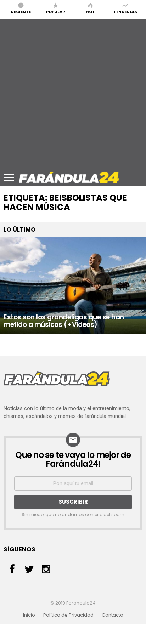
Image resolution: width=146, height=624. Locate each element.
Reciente (21, 11)
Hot (90, 11)
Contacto (112, 615)
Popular (55, 11)
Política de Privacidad (68, 615)
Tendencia (125, 11)
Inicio (29, 615)
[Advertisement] (73, 92)
